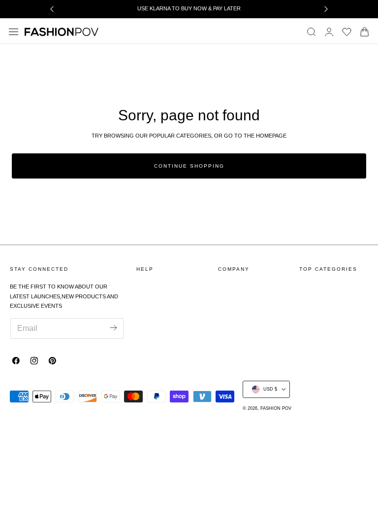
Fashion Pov (275, 408)
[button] (14, 31)
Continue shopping (189, 166)
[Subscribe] (113, 328)
